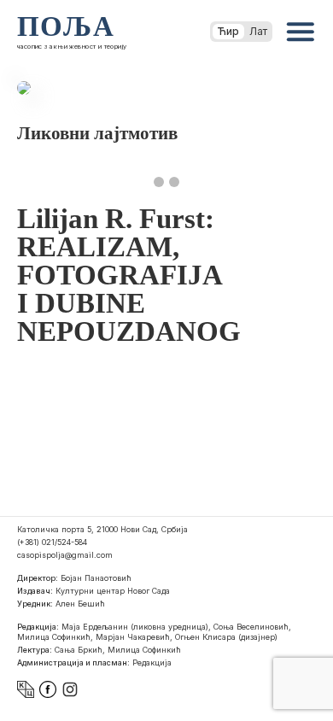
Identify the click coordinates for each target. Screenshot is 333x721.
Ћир (228, 31)
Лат (258, 31)
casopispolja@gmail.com (65, 555)
